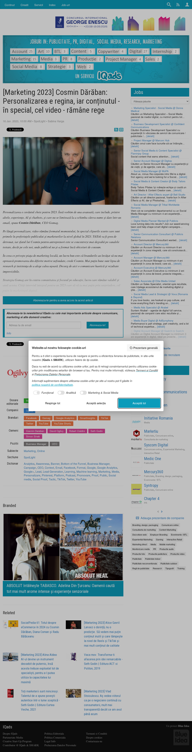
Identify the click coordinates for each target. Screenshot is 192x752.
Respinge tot (52, 403)
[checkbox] (43, 393)
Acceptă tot (139, 403)
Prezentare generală (145, 348)
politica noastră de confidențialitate (52, 385)
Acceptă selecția (96, 403)
